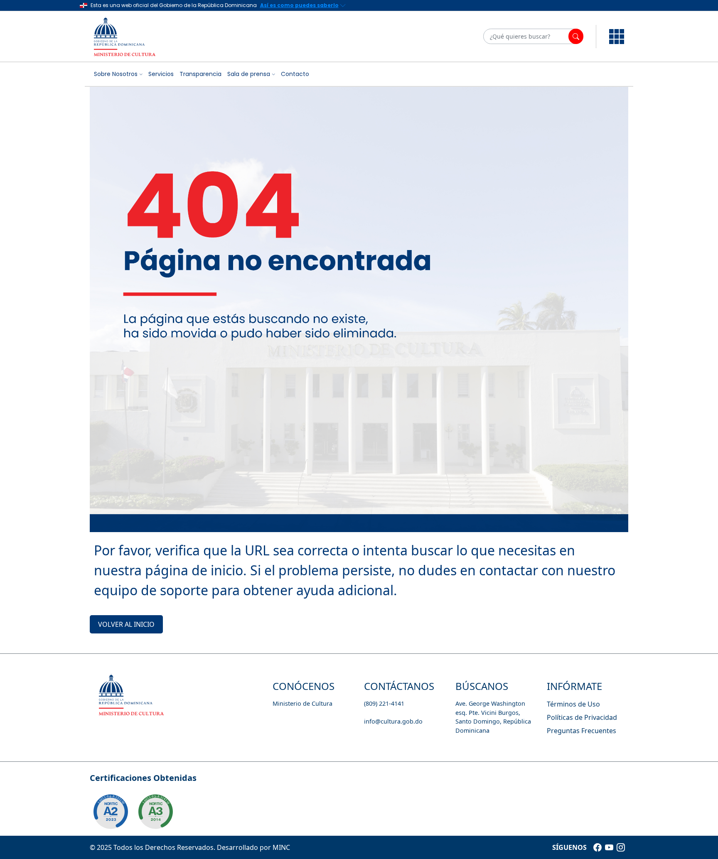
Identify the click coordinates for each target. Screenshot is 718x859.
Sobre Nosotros (116, 74)
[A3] (155, 811)
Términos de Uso (573, 704)
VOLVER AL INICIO (126, 624)
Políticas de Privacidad (582, 717)
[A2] (110, 811)
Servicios (161, 74)
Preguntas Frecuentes (581, 730)
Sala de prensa (248, 74)
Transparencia (200, 74)
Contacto (295, 74)
